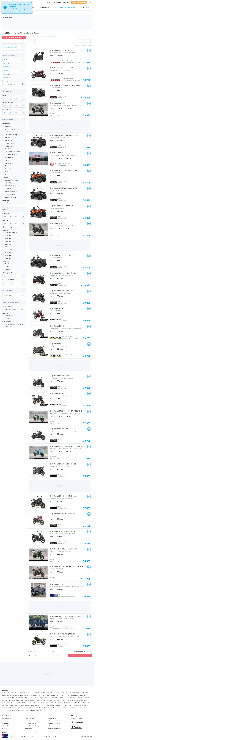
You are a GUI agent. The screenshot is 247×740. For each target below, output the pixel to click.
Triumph (64, 707)
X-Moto (9, 710)
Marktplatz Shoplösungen (54, 728)
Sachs (3, 707)
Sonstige (38, 710)
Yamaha (14, 710)
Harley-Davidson (38, 697)
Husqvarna (79, 697)
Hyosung (86, 697)
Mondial (24, 702)
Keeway (43, 700)
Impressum (39, 736)
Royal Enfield (77, 705)
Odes (6, 705)
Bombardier (63, 692)
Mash (18, 702)
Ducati (62, 695)
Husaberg (72, 697)
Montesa (29, 702)
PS (5, 227)
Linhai (81, 700)
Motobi (51, 702)
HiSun (52, 697)
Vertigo (80, 707)
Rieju (66, 705)
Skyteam (25, 707)
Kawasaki (32, 700)
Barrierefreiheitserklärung (32, 726)
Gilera (25, 697)
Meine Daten (28, 728)
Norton (88, 702)
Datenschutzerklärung (31, 731)
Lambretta (75, 700)
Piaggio (37, 705)
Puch (47, 705)
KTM (54, 700)
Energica (82, 695)
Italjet (17, 700)
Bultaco (4, 695)
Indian (3, 700)
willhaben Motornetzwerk (54, 723)
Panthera (21, 705)
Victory (3, 710)
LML (85, 700)
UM (69, 707)
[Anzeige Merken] (89, 50)
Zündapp (32, 710)
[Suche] (23, 84)
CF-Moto (20, 695)
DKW (48, 695)
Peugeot (27, 705)
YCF (19, 710)
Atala (28, 692)
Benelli (43, 692)
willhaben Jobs (51, 726)
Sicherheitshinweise (30, 721)
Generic (20, 697)
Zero (23, 710)
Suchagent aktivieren (81, 656)
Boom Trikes (71, 692)
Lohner (3, 702)
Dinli (44, 695)
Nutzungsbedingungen (31, 723)
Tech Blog (4, 728)
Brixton (78, 692)
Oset (16, 705)
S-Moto (84, 705)
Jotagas (27, 700)
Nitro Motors (78, 702)
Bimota (52, 692)
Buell (87, 692)
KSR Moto (49, 700)
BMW (57, 692)
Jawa (22, 700)
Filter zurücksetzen (50, 36)
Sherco (14, 707)
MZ (72, 702)
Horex (66, 697)
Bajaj (32, 692)
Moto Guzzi (37, 702)
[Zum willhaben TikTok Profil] (81, 736)
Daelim (35, 695)
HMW (56, 697)
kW (11, 227)
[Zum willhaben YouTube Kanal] (85, 736)
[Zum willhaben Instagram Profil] (78, 736)
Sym (45, 707)
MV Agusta (67, 702)
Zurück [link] (30, 41)
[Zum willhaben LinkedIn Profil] (88, 736)
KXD (64, 700)
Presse (3, 721)
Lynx (8, 702)
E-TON (67, 695)
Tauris (50, 707)
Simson (20, 707)
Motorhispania (59, 702)
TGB (54, 707)
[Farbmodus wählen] (90, 2)
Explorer (4, 697)
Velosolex (74, 707)
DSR (58, 695)
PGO (32, 705)
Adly (8, 692)
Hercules (46, 697)
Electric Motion (75, 695)
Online (11, 705)
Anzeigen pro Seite (79, 651)
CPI (31, 695)
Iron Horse (12, 700)
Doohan (53, 695)
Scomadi (8, 707)
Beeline (37, 692)
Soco (30, 707)
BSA (83, 692)
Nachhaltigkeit (5, 723)
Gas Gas (14, 697)
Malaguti (13, 702)
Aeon (12, 692)
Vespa (85, 707)
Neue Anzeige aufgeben (79, 2)
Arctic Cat (22, 692)
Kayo (38, 700)
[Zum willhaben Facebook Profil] (91, 736)
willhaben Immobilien (53, 721)
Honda (61, 697)
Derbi (39, 695)
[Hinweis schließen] (31, 3)
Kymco (69, 700)
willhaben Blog (5, 726)
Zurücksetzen (6, 66)
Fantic (9, 697)
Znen (27, 710)
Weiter (52, 41)
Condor (26, 695)
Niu (84, 702)
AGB (22, 736)
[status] (17, 7)
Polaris (42, 705)
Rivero (70, 705)
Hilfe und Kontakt (29, 718)
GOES (30, 697)
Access (3, 692)
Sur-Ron (36, 707)
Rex (62, 705)
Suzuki (41, 707)
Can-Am (14, 695)
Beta (47, 692)
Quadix (52, 705)
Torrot (58, 707)
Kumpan (59, 700)
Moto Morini (44, 702)
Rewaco (57, 705)
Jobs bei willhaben (6, 718)
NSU (3, 705)
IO (7, 700)
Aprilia (17, 692)
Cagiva (9, 695)
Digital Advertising (52, 718)
